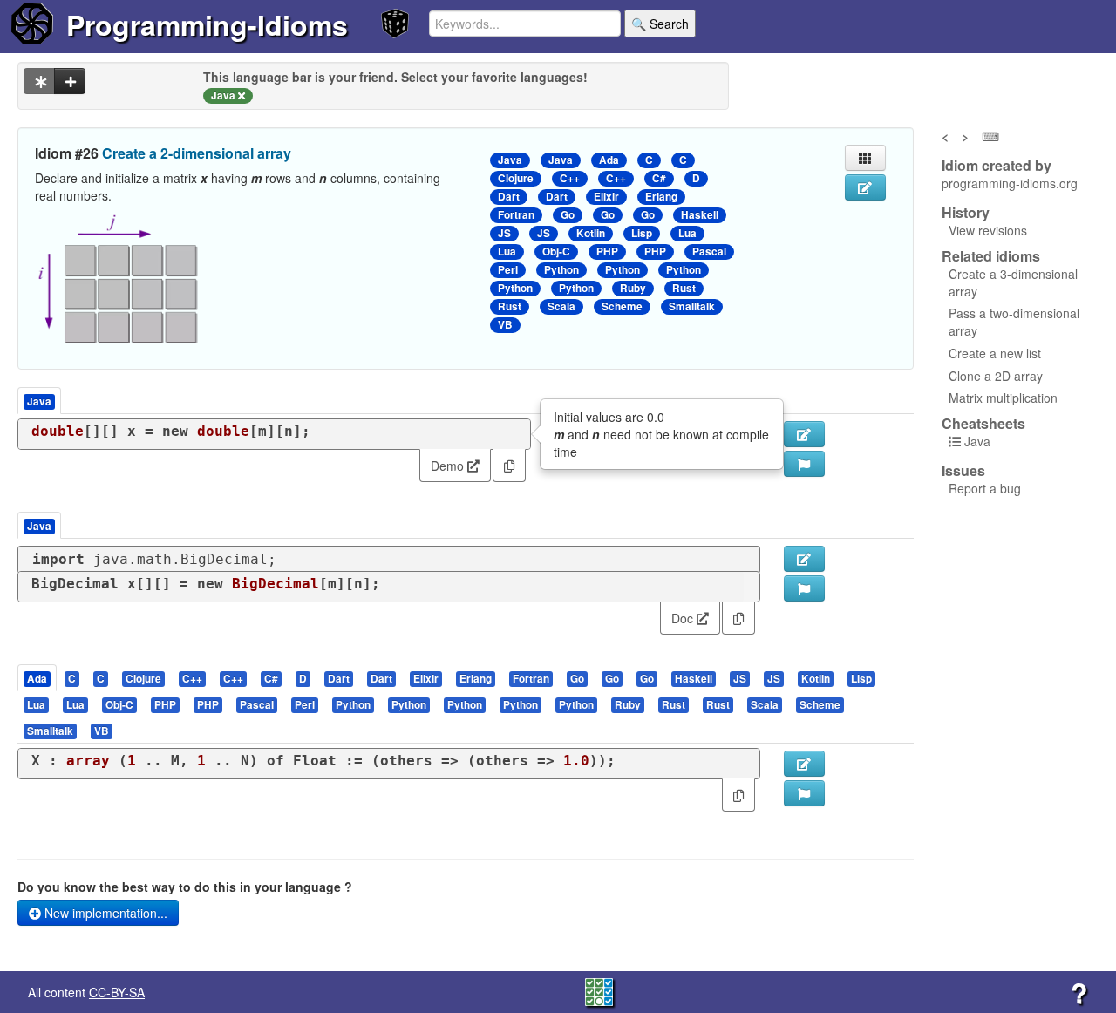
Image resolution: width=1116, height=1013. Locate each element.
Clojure (516, 178)
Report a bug (985, 488)
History (966, 212)
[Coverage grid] (599, 990)
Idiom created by (996, 165)
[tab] (37, 677)
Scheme (622, 306)
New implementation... (104, 912)
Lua (687, 233)
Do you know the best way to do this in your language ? (184, 886)
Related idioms (991, 256)
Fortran (516, 214)
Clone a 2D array (996, 375)
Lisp (641, 233)
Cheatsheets (983, 423)
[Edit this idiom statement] (865, 187)
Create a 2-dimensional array (196, 153)
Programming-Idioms (207, 24)
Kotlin (590, 233)
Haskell (699, 214)
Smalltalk (692, 306)
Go (568, 214)
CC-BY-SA (117, 992)
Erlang (661, 196)
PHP (607, 251)
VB (505, 324)
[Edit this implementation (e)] (804, 434)
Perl (508, 269)
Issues (963, 470)
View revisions (988, 230)
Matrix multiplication (1003, 397)
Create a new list (995, 353)
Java (510, 160)
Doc (684, 618)
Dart (509, 196)
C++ (570, 178)
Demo (449, 465)
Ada (609, 160)
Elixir (606, 196)
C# (659, 178)
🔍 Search (660, 23)
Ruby (633, 288)
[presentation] (37, 677)
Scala (561, 306)
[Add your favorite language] (69, 81)
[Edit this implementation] (804, 559)
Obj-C (556, 251)
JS (504, 233)
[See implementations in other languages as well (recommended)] (39, 81)
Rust (684, 288)
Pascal (709, 251)
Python (561, 269)
